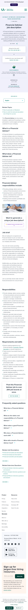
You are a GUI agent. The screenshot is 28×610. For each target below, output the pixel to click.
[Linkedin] (14, 75)
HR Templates (12, 17)
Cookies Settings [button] (14, 604)
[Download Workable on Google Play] (10, 555)
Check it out (14, 4)
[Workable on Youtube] (12, 544)
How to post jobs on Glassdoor (11, 110)
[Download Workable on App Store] (10, 550)
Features (4, 501)
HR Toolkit (5, 17)
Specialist (6, 349)
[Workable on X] (15, 544)
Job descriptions (20, 17)
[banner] (14, 222)
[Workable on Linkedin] (5, 544)
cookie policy (21, 602)
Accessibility (5, 527)
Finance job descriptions (14, 18)
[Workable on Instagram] (19, 544)
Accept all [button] (9, 608)
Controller (16, 347)
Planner (21, 347)
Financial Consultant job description (13, 452)
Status (3, 530)
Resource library (15, 501)
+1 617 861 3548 (14, 535)
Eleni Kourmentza (14, 70)
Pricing (3, 498)
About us (4, 517)
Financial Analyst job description (12, 454)
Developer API (14, 505)
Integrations (4, 508)
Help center (14, 498)
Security (4, 511)
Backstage (4, 524)
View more (4, 461)
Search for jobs (15, 508)
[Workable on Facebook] (9, 544)
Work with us (5, 520)
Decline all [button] (18, 608)
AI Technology (5, 505)
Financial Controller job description (12, 456)
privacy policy (7, 590)
